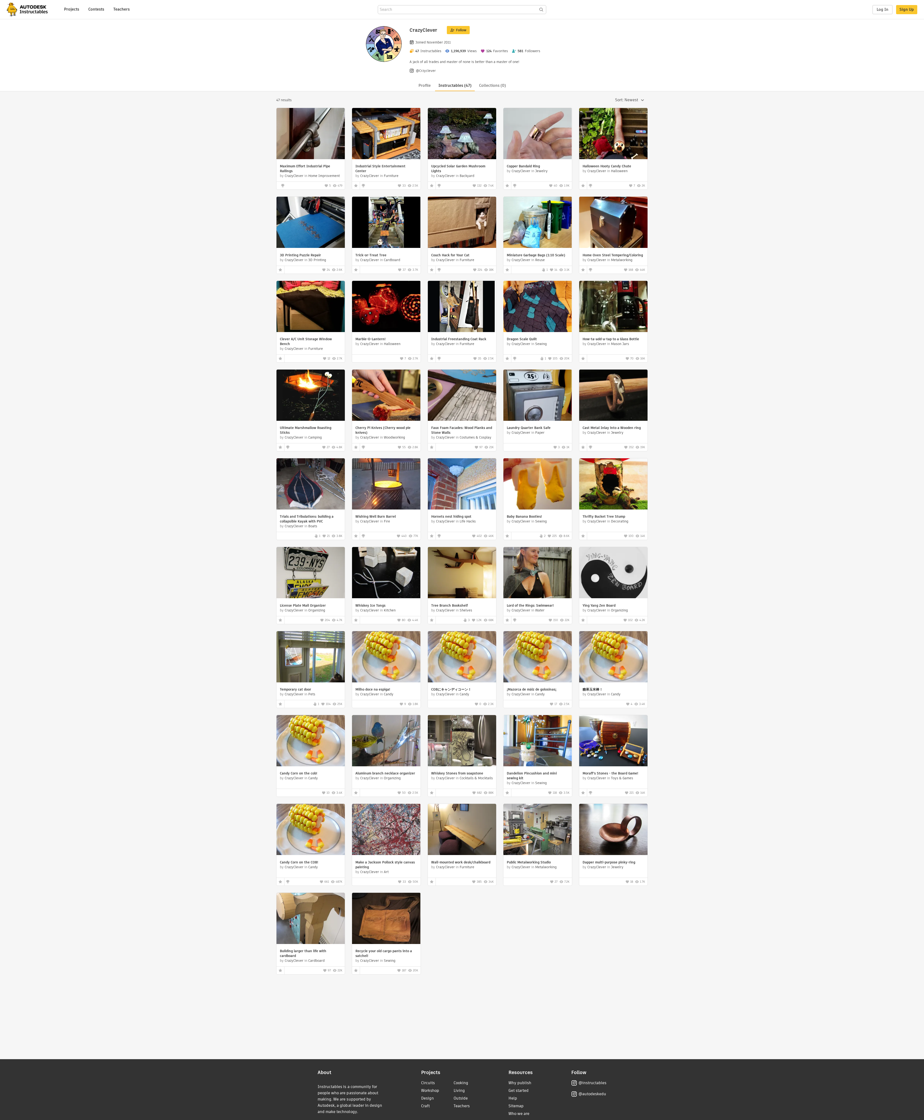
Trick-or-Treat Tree (370, 255)
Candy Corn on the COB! (299, 862)
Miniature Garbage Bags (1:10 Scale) (536, 255)
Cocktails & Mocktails (476, 778)
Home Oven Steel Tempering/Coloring (613, 255)
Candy (388, 694)
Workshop (430, 1090)
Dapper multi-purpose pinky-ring (609, 862)
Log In (882, 9)
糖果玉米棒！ (593, 689)
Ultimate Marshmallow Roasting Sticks (305, 430)
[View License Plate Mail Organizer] (310, 573)
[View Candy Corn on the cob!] (310, 741)
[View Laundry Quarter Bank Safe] (537, 396)
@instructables (592, 1083)
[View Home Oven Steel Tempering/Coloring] (613, 223)
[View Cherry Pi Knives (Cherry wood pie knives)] (386, 396)
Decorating (619, 521)
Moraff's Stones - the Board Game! (610, 773)
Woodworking (394, 437)
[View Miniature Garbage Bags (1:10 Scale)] (537, 223)
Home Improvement (324, 175)
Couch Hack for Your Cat (450, 255)
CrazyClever (294, 175)
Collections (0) (492, 85)
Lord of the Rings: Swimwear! (530, 605)
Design (427, 1098)
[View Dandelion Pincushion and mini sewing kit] (537, 741)
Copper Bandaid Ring (523, 166)
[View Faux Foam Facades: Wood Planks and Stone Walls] (462, 396)
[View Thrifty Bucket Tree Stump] (613, 484)
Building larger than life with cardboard (303, 953)
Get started (518, 1090)
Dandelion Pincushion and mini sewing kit (532, 775)
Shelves (466, 610)
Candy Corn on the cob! (298, 773)
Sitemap (516, 1106)
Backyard (467, 175)
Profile (424, 85)
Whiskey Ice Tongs (370, 605)
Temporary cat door (295, 689)
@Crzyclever (426, 70)
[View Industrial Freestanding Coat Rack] (462, 307)
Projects (71, 9)
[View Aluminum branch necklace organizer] (386, 741)
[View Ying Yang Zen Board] (613, 573)
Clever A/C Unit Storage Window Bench (306, 341)
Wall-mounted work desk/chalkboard (460, 862)
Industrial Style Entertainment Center (380, 168)
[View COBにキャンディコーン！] (462, 657)
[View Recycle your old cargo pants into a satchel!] (386, 919)
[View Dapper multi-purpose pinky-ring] (613, 830)
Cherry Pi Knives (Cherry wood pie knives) (383, 430)
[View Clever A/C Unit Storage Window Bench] (310, 307)
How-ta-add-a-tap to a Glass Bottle (611, 339)
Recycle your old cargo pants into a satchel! (383, 953)
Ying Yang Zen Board (599, 605)
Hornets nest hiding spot (451, 516)
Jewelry (541, 171)
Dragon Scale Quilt (522, 339)
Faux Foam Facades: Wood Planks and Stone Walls (461, 430)
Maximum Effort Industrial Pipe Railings (305, 168)
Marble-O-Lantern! (370, 339)
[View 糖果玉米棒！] (613, 657)
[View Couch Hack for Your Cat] (462, 223)
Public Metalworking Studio (529, 862)
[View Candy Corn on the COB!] (310, 830)
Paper (540, 432)
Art (386, 871)
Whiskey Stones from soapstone (457, 773)
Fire (387, 521)
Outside (461, 1098)
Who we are (518, 1113)
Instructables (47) (454, 85)
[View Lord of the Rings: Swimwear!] (537, 573)
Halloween (619, 171)
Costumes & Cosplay (475, 437)
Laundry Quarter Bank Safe (529, 427)
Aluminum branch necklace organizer (385, 773)
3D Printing (317, 260)
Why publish (519, 1083)
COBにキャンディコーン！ (451, 689)
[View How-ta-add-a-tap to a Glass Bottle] (613, 307)
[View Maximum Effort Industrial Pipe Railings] (310, 134)
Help (512, 1098)
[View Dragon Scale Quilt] (537, 307)
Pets (311, 694)
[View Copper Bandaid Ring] (537, 134)
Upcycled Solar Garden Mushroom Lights (458, 168)
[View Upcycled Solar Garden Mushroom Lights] (462, 134)
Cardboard (392, 260)
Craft (425, 1106)
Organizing (316, 610)
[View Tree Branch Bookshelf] (462, 573)
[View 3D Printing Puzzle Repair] (310, 223)
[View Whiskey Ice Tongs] (386, 573)
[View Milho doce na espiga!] (386, 657)
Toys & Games (622, 778)
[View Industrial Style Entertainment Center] (386, 134)
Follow (461, 30)
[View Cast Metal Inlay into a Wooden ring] (613, 396)
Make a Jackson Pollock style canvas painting (385, 864)
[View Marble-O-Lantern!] (386, 307)
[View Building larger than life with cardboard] (310, 919)
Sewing (541, 343)
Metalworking (621, 260)
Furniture (391, 175)
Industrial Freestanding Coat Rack (458, 339)
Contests (96, 9)
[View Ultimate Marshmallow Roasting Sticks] (310, 396)
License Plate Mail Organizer (303, 605)
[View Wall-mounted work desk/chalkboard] (462, 830)
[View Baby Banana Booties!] (537, 484)
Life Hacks (468, 521)
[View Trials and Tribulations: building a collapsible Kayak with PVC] (310, 484)
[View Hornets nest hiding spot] (462, 484)
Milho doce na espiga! (372, 689)
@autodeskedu (592, 1094)
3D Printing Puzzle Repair (300, 255)
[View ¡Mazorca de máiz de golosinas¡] (537, 657)
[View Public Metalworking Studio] (537, 830)
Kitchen (390, 610)
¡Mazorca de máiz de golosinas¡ (531, 689)
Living (459, 1090)
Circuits (428, 1083)
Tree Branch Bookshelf (449, 605)
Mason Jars (620, 343)
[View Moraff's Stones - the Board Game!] (613, 741)
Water (540, 610)
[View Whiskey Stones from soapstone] (462, 741)
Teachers (121, 9)
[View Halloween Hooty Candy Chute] (613, 134)
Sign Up (906, 9)
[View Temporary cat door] (310, 657)
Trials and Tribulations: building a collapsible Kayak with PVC (307, 519)
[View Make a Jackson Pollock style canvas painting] (386, 830)
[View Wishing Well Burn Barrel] (386, 484)
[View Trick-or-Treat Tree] (386, 223)
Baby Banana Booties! (524, 516)
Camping (315, 437)
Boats (312, 526)
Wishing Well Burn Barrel (375, 516)
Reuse (540, 260)
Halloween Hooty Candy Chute (607, 166)
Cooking (461, 1083)
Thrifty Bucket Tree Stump (604, 516)
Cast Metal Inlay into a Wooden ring (612, 427)
